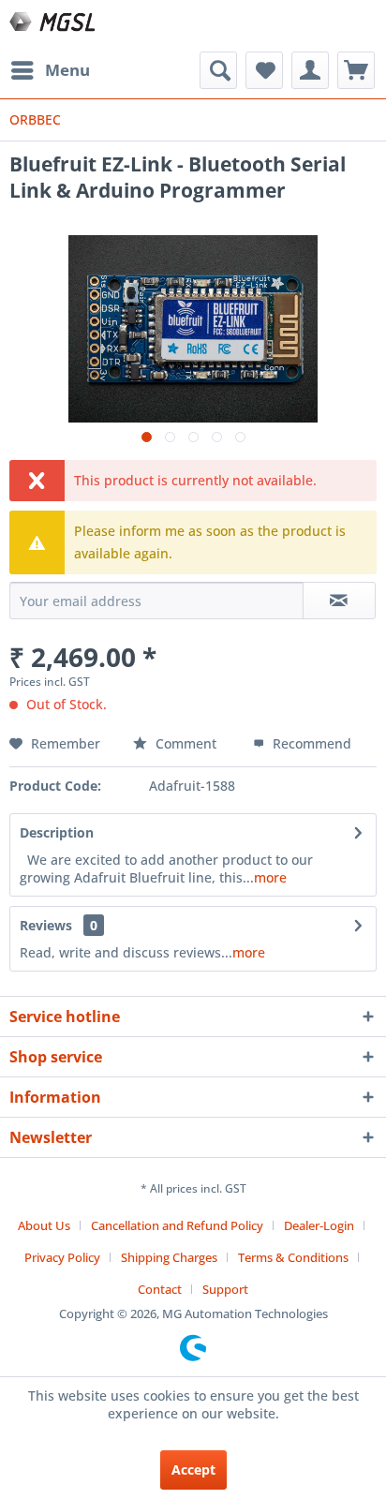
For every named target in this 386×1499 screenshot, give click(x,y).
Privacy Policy (62, 1257)
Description (57, 832)
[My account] (310, 70)
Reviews (46, 925)
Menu (67, 70)
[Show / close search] (218, 70)
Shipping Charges (169, 1257)
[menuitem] (49, 70)
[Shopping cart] (356, 70)
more (270, 877)
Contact (160, 1289)
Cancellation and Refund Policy (177, 1225)
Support (225, 1289)
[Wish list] (264, 70)
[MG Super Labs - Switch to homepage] (53, 25)
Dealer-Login (319, 1225)
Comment (186, 743)
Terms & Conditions (293, 1257)
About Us (44, 1225)
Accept (193, 1469)
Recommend (310, 743)
